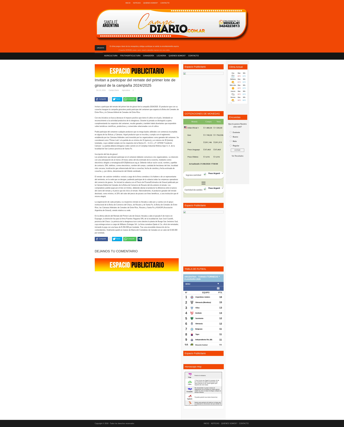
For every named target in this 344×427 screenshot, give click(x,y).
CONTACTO (164, 3)
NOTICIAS (137, 3)
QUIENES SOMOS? (150, 3)
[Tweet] (117, 99)
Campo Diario (114, 90)
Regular (236, 146)
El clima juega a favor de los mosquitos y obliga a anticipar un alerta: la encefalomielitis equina (144, 46)
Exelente (236, 132)
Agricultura (126, 90)
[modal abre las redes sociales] (139, 99)
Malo (235, 141)
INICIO (128, 3)
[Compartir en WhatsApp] (129, 99)
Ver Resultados (237, 156)
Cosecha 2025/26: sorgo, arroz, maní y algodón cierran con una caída (144, 50)
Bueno (235, 137)
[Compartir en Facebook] (101, 99)
